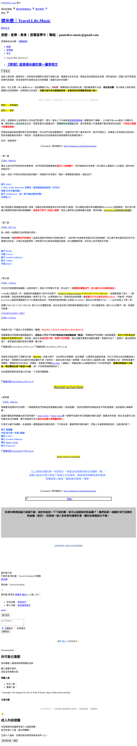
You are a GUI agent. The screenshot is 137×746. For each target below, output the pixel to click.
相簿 (8, 47)
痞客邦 (18, 594)
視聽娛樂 (23, 41)
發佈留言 (5, 631)
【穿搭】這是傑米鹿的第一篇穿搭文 (32, 64)
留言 (24, 594)
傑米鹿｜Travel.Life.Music (26, 20)
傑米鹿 (4, 579)
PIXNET (48, 709)
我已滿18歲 (6, 741)
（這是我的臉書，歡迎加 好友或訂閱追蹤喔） (68, 545)
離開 (15, 741)
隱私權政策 (83, 709)
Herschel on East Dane (68, 387)
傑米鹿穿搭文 (24, 605)
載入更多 (5, 615)
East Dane (55, 363)
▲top (3, 610)
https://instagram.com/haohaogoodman (80, 146)
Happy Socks (43, 416)
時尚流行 (22, 602)
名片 (8, 53)
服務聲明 (93, 709)
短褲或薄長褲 (76, 120)
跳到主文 (5, 28)
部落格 (9, 50)
